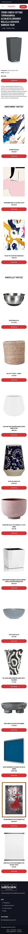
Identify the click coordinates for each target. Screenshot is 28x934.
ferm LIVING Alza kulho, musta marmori (14, 723)
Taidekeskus (6, 902)
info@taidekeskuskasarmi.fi (6, 1)
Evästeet (19, 930)
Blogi (4, 911)
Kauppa (23, 6)
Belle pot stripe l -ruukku (14, 373)
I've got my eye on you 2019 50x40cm (14, 256)
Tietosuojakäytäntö (11, 931)
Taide (3, 28)
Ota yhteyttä (13, 930)
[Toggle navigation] (2, 6)
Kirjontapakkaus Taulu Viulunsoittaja (14, 819)
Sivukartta (19, 931)
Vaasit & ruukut (11, 28)
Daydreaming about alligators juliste (14, 203)
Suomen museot (7, 908)
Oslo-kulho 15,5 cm (14, 634)
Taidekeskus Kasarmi (8, 905)
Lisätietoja (14, 80)
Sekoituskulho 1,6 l (14, 320)
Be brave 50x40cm (14, 149)
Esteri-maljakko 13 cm (14, 481)
